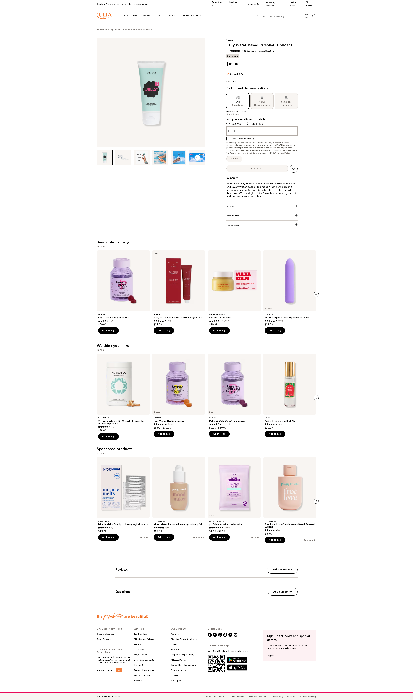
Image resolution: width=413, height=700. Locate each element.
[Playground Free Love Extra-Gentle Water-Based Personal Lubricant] (289, 496)
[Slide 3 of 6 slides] (142, 157)
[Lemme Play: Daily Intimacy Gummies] (123, 288)
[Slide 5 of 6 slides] (179, 157)
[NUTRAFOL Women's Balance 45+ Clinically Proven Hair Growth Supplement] (123, 393)
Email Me (257, 124)
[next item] (316, 294)
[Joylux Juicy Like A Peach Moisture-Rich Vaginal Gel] (178, 288)
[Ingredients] (262, 225)
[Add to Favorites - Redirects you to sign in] (294, 169)
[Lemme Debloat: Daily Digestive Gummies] (234, 391)
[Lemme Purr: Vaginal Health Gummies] (178, 391)
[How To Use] (262, 215)
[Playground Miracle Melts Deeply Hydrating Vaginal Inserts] (123, 495)
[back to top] (403, 690)
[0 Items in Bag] (314, 16)
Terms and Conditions (246, 153)
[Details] (262, 206)
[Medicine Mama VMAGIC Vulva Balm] (234, 288)
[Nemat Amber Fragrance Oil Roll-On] (289, 391)
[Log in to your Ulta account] (306, 16)
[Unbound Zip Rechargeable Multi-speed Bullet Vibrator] (289, 288)
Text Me (236, 124)
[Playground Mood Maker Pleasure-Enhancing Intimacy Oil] (178, 495)
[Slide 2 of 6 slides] (123, 157)
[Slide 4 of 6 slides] (160, 157)
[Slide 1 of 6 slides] (105, 157)
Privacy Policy (283, 153)
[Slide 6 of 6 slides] (197, 157)
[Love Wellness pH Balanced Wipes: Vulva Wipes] (234, 495)
